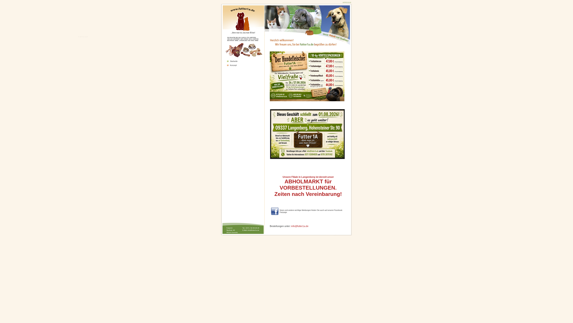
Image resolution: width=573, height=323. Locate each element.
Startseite (234, 61)
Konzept (233, 65)
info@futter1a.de (253, 230)
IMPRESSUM (347, 2)
